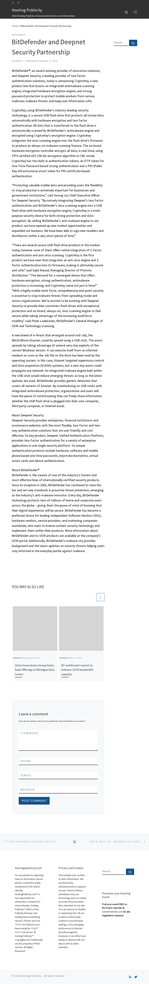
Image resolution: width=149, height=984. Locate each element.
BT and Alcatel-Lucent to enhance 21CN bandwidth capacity (77, 669)
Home (15, 26)
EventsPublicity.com (112, 911)
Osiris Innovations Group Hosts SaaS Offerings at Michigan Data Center (35, 669)
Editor (18, 61)
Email (26, 775)
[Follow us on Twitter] (18, 3)
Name (25, 760)
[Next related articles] (100, 597)
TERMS (18, 924)
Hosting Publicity (31, 975)
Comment (29, 733)
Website (27, 789)
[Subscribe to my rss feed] (13, 3)
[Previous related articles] (92, 597)
